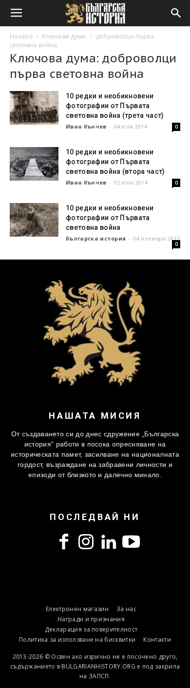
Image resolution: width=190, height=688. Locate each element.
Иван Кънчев (86, 126)
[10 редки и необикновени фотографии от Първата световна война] (34, 220)
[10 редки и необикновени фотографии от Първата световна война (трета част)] (34, 108)
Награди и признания (91, 619)
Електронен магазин (77, 609)
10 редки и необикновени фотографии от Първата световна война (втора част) (115, 161)
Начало (21, 36)
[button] (176, 13)
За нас (126, 609)
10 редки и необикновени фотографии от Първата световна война (109, 217)
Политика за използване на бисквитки (77, 639)
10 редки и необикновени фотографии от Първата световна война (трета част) (115, 105)
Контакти (157, 639)
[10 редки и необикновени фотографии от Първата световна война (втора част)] (34, 164)
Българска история (96, 238)
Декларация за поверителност (91, 629)
